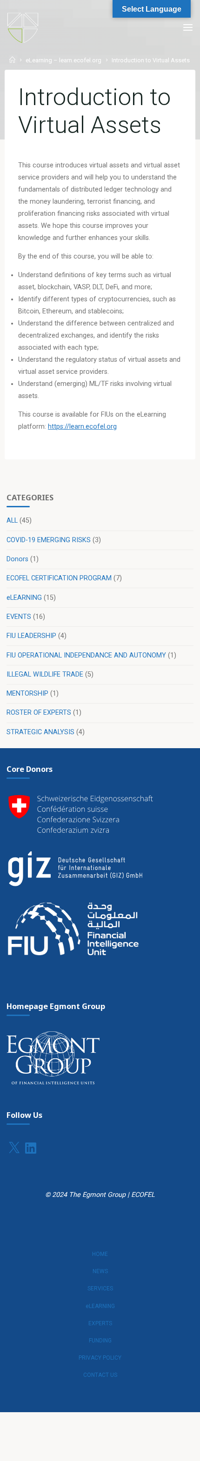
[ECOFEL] (23, 28)
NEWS (100, 1271)
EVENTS (19, 617)
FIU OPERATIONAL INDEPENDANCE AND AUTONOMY (86, 655)
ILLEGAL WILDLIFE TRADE (45, 674)
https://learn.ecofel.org (82, 427)
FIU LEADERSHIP (31, 636)
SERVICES (100, 1288)
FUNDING (100, 1340)
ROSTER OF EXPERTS (39, 713)
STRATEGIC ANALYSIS (40, 732)
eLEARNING (24, 598)
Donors (17, 559)
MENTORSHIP (27, 693)
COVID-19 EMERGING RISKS (49, 540)
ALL (12, 521)
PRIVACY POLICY (100, 1358)
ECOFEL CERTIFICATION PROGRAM (59, 578)
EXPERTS (100, 1323)
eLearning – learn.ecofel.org (63, 60)
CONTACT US (100, 1375)
